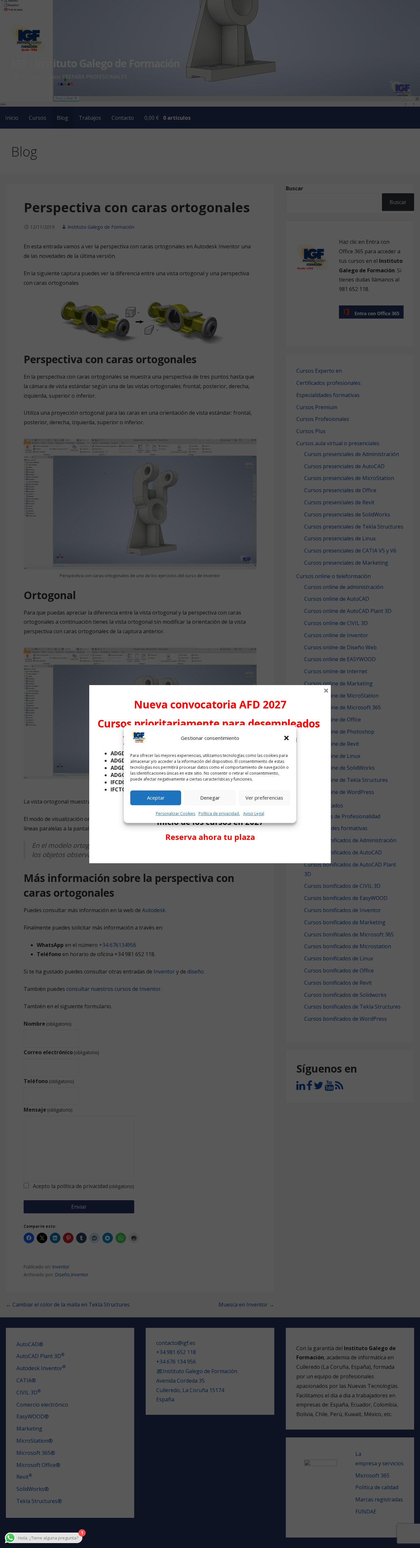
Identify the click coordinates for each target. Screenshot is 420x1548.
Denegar (210, 798)
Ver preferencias (264, 798)
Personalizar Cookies (175, 813)
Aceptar (156, 798)
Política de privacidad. (219, 813)
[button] (286, 738)
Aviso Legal (253, 813)
